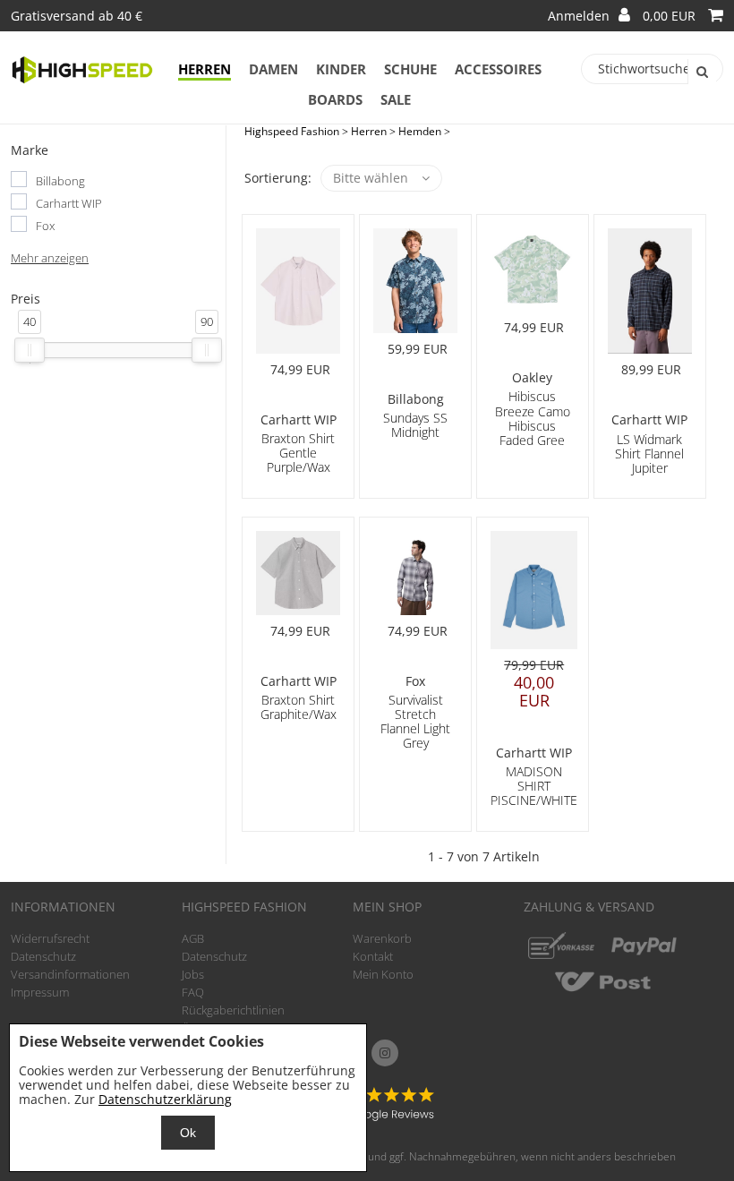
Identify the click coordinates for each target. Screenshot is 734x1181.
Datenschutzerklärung (165, 1099)
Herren (204, 69)
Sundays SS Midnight (415, 425)
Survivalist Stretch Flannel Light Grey (415, 721)
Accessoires (498, 69)
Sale (395, 99)
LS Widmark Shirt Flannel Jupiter (649, 453)
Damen (273, 69)
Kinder (341, 69)
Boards (335, 99)
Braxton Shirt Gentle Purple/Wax (298, 452)
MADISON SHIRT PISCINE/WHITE (534, 786)
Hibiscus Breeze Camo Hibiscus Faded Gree (532, 418)
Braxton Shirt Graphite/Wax (298, 707)
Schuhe (410, 69)
